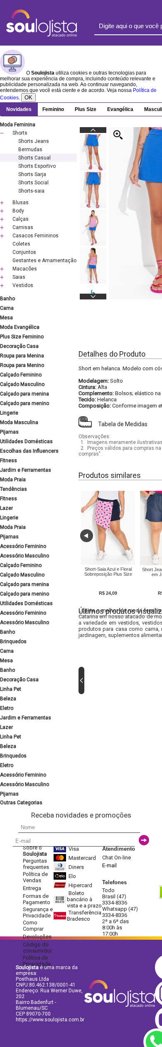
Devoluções (37, 937)
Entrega (32, 888)
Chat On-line (116, 857)
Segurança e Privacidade (38, 912)
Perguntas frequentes (36, 864)
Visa (74, 849)
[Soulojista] (41, 35)
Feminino (53, 109)
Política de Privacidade (37, 961)
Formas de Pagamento (36, 899)
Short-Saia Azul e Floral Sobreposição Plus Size (108, 572)
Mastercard (82, 858)
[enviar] (144, 840)
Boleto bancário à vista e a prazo (84, 899)
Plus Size (85, 109)
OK (28, 97)
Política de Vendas (35, 877)
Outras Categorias (21, 803)
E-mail (109, 865)
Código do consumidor (37, 947)
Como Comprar (33, 925)
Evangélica (120, 109)
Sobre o (35, 850)
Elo (72, 876)
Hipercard (80, 885)
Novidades (19, 109)
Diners (76, 867)
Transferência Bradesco (84, 915)
